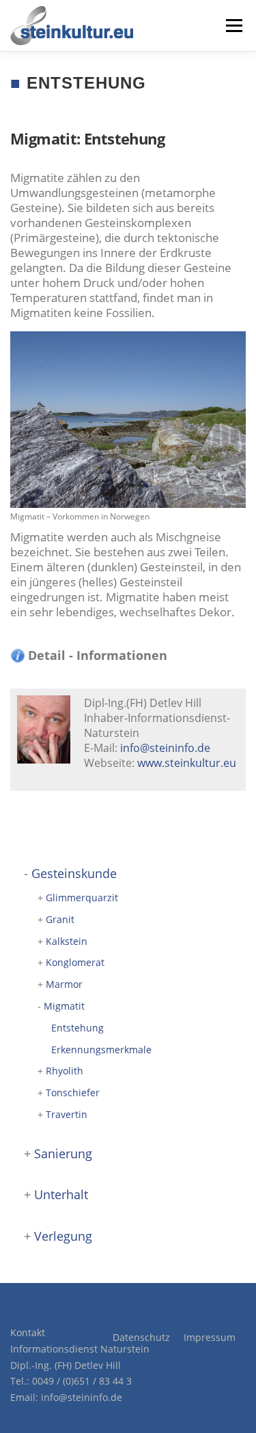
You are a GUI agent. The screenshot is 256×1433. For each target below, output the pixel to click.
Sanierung (63, 1153)
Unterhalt (61, 1194)
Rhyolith (64, 1070)
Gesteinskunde (74, 873)
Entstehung (77, 1027)
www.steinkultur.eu (186, 762)
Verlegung (63, 1236)
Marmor (64, 984)
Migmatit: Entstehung (87, 138)
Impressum (210, 1337)
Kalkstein (66, 941)
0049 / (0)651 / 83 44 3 (82, 1380)
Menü (233, 25)
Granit (60, 919)
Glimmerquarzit (82, 897)
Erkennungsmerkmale (101, 1049)
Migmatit (64, 1005)
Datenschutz (141, 1337)
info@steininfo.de (165, 747)
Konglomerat (75, 962)
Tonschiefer (73, 1092)
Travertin (66, 1114)
